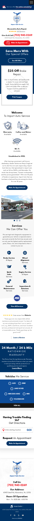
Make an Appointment (17, 443)
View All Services (17, 306)
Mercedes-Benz (14, 394)
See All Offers (17, 61)
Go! (29, 430)
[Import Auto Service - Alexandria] (17, 18)
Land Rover (19, 388)
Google (14, 515)
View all (17, 405)
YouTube (23, 515)
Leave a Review (19, 338)
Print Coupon (17, 97)
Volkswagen (19, 399)
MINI (28, 394)
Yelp (18, 515)
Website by (17, 518)
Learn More (17, 368)
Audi (14, 383)
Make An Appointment (19, 43)
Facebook (10, 515)
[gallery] (17, 207)
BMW (24, 383)
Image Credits (18, 506)
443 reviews (21, 31)
